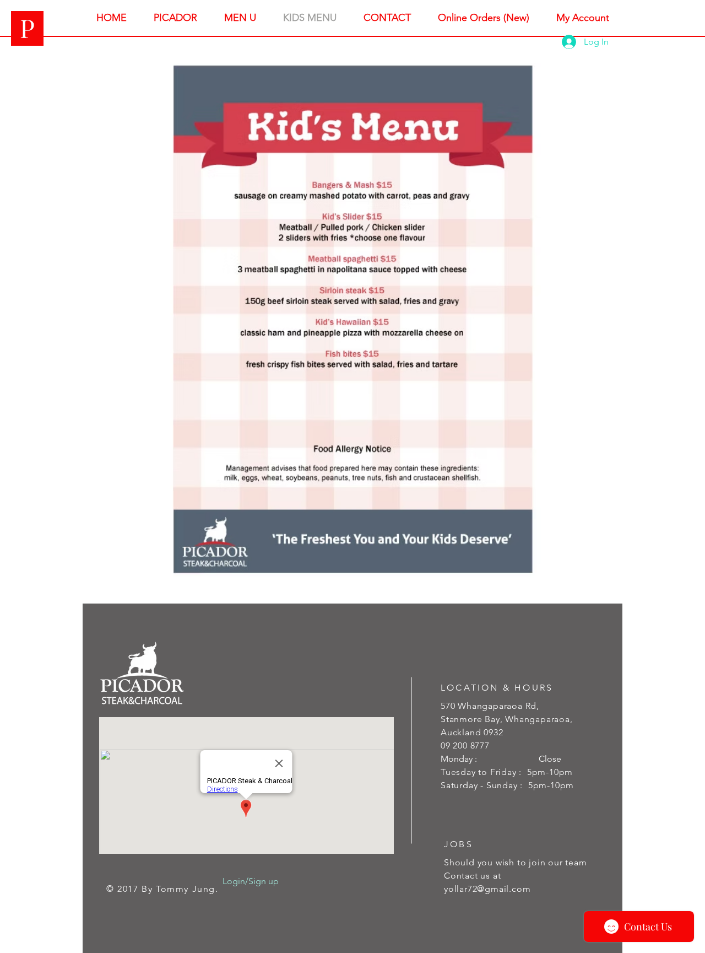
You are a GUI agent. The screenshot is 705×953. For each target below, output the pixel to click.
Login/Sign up (251, 881)
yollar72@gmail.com (487, 889)
